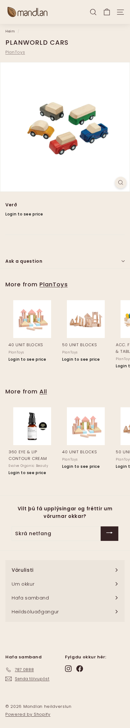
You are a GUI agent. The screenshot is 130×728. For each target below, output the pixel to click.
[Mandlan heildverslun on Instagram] (68, 668)
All (43, 391)
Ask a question (24, 261)
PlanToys (15, 52)
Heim (10, 31)
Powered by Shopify (27, 714)
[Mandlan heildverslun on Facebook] (79, 668)
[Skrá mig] (109, 533)
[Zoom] (121, 182)
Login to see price (24, 214)
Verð (11, 205)
